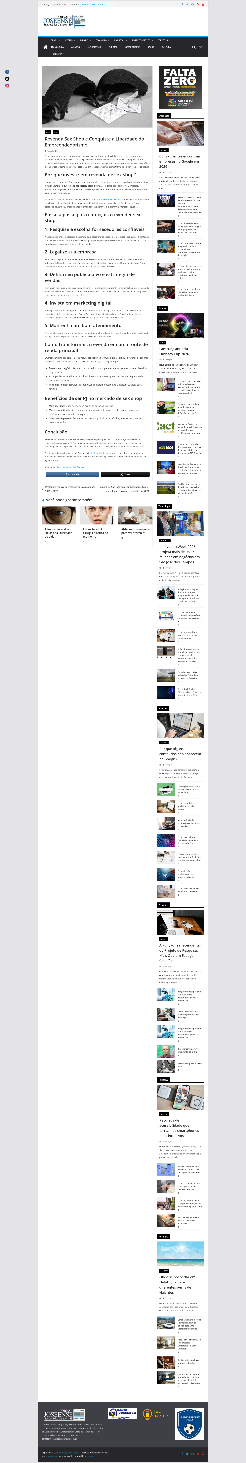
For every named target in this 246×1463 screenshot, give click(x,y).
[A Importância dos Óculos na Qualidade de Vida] (59, 508)
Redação (50, 151)
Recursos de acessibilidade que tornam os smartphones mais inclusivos (179, 1128)
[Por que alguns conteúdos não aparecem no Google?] (180, 725)
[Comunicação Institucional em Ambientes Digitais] (166, 875)
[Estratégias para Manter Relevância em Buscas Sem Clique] (166, 790)
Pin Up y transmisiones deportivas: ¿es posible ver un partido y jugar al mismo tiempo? (189, 488)
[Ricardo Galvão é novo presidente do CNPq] (166, 1051)
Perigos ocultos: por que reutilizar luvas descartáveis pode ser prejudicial (189, 996)
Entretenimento (141, 40)
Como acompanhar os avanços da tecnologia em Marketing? (188, 635)
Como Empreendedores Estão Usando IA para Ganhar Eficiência (189, 292)
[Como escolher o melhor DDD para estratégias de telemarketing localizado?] (166, 1205)
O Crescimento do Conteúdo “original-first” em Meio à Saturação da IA (189, 617)
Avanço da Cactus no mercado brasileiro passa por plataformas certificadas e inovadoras (190, 428)
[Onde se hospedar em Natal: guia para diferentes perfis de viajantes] (180, 1253)
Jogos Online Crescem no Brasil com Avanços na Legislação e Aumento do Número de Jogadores (189, 468)
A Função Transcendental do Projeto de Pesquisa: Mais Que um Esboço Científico (180, 953)
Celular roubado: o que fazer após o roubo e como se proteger (189, 1186)
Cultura (166, 47)
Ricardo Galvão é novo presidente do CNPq (188, 1050)
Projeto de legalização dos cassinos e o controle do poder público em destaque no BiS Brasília (189, 448)
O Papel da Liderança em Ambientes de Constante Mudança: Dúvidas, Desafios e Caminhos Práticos (190, 272)
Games (162, 343)
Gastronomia (132, 47)
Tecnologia (57, 47)
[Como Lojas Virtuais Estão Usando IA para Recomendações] (166, 841)
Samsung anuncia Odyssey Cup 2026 (174, 351)
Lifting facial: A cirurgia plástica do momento (95, 532)
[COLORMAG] (64, 1410)
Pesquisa (163, 939)
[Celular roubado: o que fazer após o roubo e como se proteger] (166, 1188)
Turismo (113, 47)
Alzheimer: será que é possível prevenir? (135, 531)
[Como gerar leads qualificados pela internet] (166, 807)
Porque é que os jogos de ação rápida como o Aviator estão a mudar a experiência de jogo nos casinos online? (190, 387)
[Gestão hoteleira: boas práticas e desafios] (166, 1362)
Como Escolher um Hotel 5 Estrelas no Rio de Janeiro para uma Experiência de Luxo (189, 1324)
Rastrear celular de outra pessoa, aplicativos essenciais (189, 1220)
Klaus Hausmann (64, 467)
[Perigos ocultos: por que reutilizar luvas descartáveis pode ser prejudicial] (166, 997)
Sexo (56, 132)
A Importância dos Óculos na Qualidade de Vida (58, 532)
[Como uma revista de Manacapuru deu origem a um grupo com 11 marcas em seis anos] (166, 229)
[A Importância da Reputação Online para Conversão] (166, 824)
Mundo (84, 40)
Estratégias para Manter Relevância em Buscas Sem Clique (189, 789)
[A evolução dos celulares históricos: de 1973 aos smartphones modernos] (166, 1171)
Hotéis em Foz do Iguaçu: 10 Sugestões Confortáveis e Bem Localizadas (189, 1344)
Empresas (119, 40)
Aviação (75, 47)
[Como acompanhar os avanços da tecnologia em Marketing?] (166, 636)
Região (69, 40)
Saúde (151, 47)
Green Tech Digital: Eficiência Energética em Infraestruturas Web (189, 692)
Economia (101, 40)
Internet (163, 743)
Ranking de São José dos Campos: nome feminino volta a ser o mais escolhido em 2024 (124, 489)
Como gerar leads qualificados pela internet (186, 806)
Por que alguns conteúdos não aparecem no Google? (180, 753)
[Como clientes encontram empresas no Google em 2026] (180, 133)
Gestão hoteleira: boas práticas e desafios (188, 1361)
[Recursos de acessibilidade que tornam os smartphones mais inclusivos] (180, 1097)
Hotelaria (56, 53)
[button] (59, 40)
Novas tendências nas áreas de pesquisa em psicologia (188, 1014)
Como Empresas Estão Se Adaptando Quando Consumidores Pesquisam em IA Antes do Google (189, 249)
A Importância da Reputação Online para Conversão (189, 823)
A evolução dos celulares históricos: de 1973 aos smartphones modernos (189, 1169)
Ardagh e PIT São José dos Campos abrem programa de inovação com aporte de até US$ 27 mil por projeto (188, 595)
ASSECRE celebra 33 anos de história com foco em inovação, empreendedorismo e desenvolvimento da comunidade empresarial (190, 205)
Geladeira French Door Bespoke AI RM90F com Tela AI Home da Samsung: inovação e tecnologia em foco (189, 655)
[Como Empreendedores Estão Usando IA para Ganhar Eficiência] (166, 293)
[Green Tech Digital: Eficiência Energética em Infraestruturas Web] (166, 693)
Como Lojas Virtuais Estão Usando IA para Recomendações (188, 840)
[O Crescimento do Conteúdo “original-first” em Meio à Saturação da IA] (166, 618)
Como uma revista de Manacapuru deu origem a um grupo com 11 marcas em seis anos (189, 228)
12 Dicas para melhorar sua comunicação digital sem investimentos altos (189, 857)
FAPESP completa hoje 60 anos (190, 1065)
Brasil (54, 40)
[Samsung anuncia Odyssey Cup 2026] (180, 325)
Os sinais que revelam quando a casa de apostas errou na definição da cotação (188, 408)
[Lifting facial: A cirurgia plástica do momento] (97, 508)
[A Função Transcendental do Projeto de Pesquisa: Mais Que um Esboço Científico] (180, 922)
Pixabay (80, 467)
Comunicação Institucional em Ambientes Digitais (186, 874)
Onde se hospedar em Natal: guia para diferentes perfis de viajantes (177, 1285)
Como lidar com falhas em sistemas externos (188, 890)
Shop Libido (99, 453)
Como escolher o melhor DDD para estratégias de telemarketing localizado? (190, 1203)
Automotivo (94, 47)
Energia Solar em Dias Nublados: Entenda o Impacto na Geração (188, 675)
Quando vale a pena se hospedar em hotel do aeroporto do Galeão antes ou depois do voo (189, 1379)
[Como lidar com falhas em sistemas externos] (166, 891)
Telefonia (164, 1114)
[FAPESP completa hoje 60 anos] (166, 1066)
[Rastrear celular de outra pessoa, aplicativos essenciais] (166, 1222)
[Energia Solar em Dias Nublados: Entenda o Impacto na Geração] (166, 676)
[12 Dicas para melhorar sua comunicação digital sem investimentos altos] (166, 858)
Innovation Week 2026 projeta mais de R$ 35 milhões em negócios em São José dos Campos (179, 554)
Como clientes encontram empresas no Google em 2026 (180, 161)
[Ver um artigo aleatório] (200, 47)
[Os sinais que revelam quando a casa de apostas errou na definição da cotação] (166, 410)
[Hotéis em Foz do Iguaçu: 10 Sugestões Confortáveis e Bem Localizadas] (166, 1345)
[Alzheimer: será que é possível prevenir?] (135, 508)
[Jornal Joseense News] (45, 47)
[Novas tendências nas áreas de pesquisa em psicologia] (166, 1016)
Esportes (163, 40)
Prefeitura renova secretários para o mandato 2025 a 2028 (70, 489)
